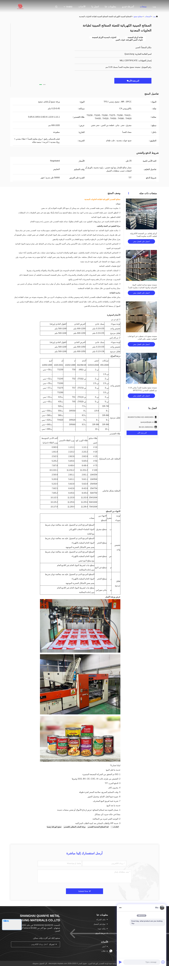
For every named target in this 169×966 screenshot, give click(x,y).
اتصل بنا (95, 6)
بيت (154, 6)
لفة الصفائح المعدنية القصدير (98, 827)
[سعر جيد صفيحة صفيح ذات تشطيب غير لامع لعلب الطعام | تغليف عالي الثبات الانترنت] (141, 316)
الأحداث (81, 6)
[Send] (120, 962)
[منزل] (20, 6)
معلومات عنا (110, 6)
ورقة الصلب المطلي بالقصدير (74, 827)
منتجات (143, 6)
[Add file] (163, 962)
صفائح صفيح (138, 16)
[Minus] (120, 907)
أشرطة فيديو (128, 6)
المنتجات (148, 16)
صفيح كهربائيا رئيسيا (54, 827)
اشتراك (52, 944)
